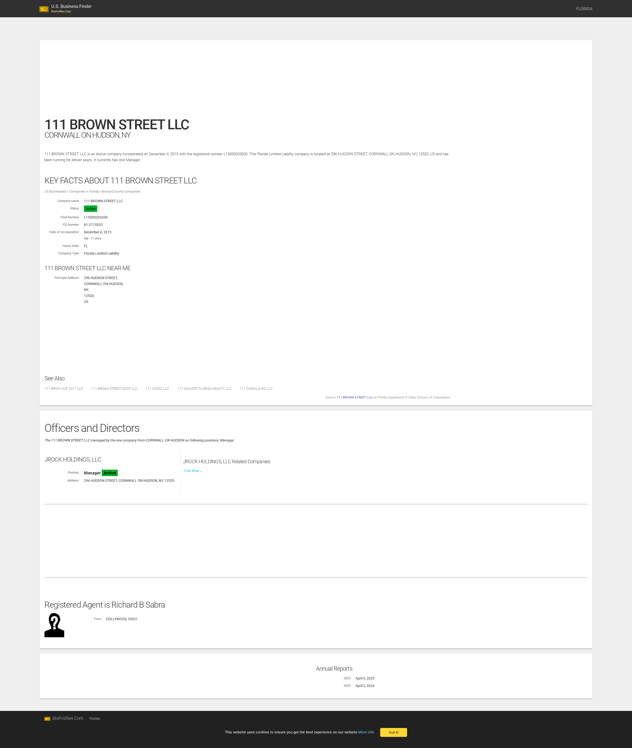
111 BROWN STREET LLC (354, 397)
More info (366, 732)
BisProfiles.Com (68, 718)
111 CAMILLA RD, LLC (256, 389)
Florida (94, 719)
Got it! (393, 732)
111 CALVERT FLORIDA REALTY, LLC (204, 389)
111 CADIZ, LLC (157, 389)
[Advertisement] (192, 81)
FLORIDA (584, 8)
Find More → (193, 471)
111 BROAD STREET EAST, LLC (114, 389)
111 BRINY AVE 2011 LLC (63, 389)
